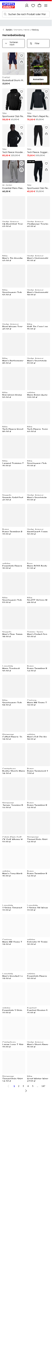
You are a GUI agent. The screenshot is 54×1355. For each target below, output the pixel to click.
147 (43, 1086)
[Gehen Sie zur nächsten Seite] (25, 1090)
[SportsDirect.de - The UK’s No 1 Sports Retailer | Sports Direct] (8, 5)
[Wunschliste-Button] (33, 5)
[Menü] (46, 5)
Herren (27, 30)
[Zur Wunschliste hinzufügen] (21, 55)
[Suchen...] (5, 14)
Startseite (18, 30)
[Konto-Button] (27, 5)
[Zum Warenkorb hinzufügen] (21, 62)
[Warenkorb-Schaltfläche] (39, 5)
